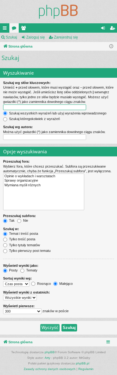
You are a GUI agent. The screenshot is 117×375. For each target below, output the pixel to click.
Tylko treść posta (21, 239)
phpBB (50, 352)
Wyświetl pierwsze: (19, 306)
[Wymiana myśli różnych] (44, 185)
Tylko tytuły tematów (24, 245)
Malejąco (65, 283)
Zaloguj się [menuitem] (104, 29)
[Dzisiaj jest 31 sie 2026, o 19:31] (111, 46)
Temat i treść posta (23, 233)
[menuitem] (50, 369)
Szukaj (11, 37)
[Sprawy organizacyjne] (44, 180)
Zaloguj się (35, 37)
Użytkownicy (24, 29)
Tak (11, 220)
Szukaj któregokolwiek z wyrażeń (34, 119)
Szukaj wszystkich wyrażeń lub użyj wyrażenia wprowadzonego (57, 113)
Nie (25, 220)
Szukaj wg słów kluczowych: (27, 83)
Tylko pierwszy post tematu (29, 250)
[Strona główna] (58, 11)
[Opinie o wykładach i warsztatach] (44, 176)
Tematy (31, 270)
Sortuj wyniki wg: (17, 278)
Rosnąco (43, 283)
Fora (15, 29)
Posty (13, 270)
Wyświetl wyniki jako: (20, 265)
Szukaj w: (11, 229)
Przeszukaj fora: (16, 161)
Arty (47, 357)
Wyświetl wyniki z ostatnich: (26, 292)
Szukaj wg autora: (18, 127)
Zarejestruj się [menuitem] (113, 29)
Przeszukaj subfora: (19, 216)
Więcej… (5, 29)
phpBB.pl (82, 363)
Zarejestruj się (66, 37)
